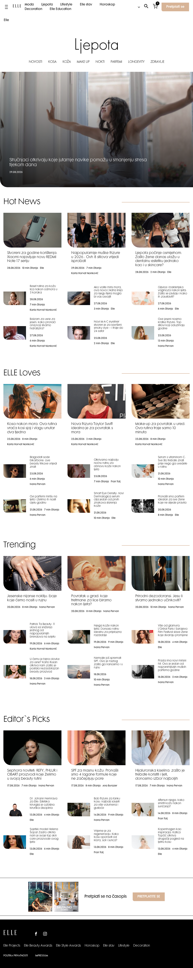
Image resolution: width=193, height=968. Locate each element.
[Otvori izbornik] (6, 7)
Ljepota (47, 4)
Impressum (41, 956)
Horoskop (107, 4)
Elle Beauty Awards (38, 945)
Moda (29, 4)
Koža (67, 62)
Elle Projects (11, 945)
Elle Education (60, 9)
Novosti (35, 62)
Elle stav (86, 4)
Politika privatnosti (15, 956)
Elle (6, 20)
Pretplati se (175, 6)
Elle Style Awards (68, 945)
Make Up (83, 62)
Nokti (100, 62)
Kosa (52, 62)
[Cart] (155, 7)
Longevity (136, 62)
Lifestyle (66, 4)
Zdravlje (157, 62)
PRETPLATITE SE (148, 896)
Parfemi (116, 62)
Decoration (33, 9)
